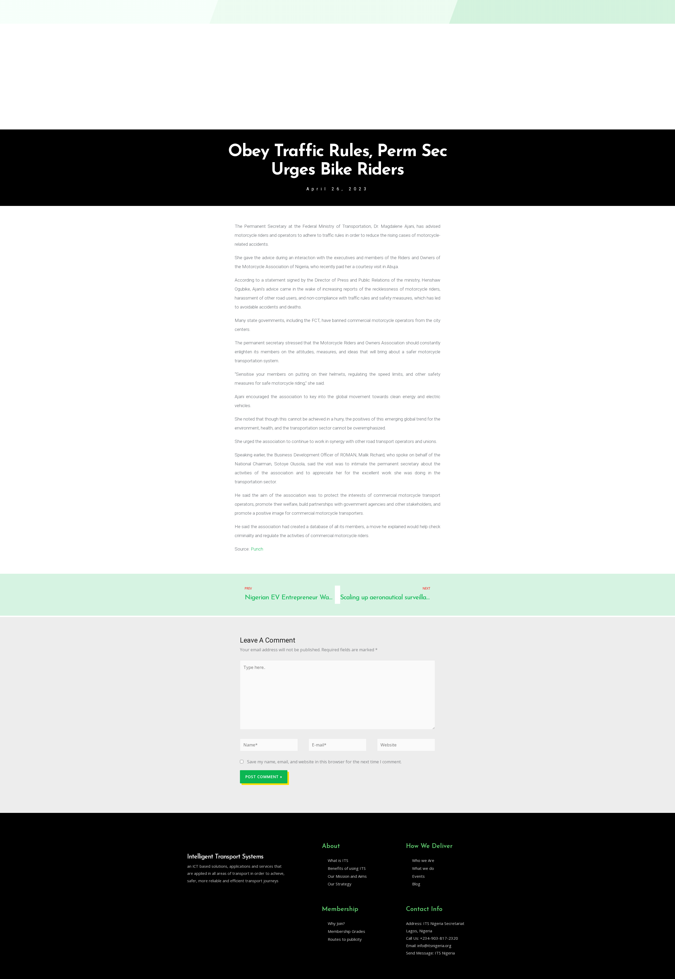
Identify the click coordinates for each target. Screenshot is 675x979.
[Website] (406, 746)
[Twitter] (189, 894)
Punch (257, 549)
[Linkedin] (200, 894)
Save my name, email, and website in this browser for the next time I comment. (324, 762)
